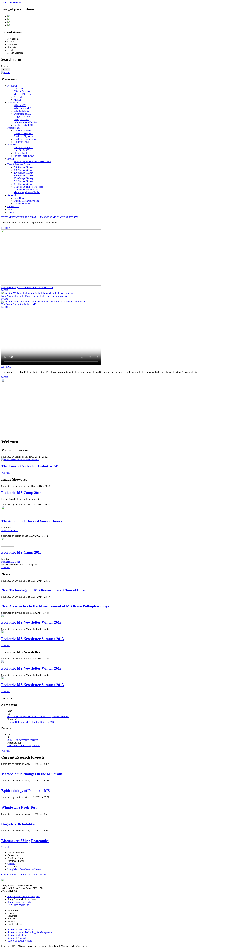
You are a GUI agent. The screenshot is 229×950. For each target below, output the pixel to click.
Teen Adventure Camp (18, 164)
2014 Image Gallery (23, 184)
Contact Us (13, 206)
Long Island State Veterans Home (24, 869)
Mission (17, 99)
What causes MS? (22, 108)
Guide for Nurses (22, 130)
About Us (12, 85)
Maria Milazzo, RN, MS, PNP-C (23, 745)
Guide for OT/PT (22, 142)
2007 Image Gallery (23, 170)
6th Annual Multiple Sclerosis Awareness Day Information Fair (38, 716)
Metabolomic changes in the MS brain (31, 774)
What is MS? (20, 105)
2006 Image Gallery (23, 167)
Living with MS (21, 119)
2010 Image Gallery (23, 178)
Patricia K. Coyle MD (43, 722)
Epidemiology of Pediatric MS (25, 791)
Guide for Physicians (24, 136)
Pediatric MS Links (23, 147)
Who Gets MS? (21, 111)
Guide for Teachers (23, 133)
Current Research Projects (26, 200)
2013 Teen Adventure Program (22, 740)
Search (5, 66)
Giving (10, 212)
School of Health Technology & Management (29, 932)
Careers (11, 863)
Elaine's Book (20, 153)
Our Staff (18, 88)
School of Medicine (17, 935)
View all (5, 472)
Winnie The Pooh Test (19, 807)
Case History (20, 198)
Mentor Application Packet (27, 192)
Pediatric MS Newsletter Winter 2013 (31, 622)
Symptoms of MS (22, 113)
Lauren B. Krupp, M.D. (19, 722)
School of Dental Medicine (20, 929)
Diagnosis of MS (22, 116)
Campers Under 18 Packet (27, 189)
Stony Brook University (19, 902)
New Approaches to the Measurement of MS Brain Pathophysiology (34, 296)
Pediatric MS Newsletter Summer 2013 (32, 639)
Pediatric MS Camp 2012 (21, 552)
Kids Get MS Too (22, 150)
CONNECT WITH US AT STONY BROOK (24, 874)
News (10, 209)
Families (11, 144)
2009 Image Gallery (23, 175)
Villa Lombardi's (9, 530)
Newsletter (19, 97)
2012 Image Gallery (23, 181)
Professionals (13, 127)
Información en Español (25, 122)
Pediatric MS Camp (11, 561)
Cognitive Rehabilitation (21, 824)
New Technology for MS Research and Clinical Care (27, 287)
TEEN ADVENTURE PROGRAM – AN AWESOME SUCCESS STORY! (39, 217)
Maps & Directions (23, 94)
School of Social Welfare (19, 940)
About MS (12, 102)
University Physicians (18, 905)
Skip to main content (11, 2)
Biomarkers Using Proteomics (25, 841)
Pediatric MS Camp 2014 (21, 493)
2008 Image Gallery (23, 172)
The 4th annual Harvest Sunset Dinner (32, 161)
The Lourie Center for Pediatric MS (18, 304)
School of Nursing (16, 938)
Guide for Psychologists (25, 139)
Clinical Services (22, 91)
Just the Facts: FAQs (24, 125)
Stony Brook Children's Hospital (23, 896)
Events (10, 158)
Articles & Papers (22, 203)
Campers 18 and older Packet (28, 186)
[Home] (5, 72)
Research (12, 195)
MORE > (6, 228)
